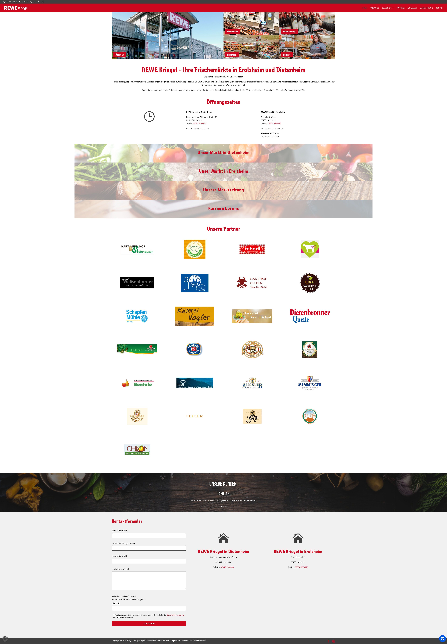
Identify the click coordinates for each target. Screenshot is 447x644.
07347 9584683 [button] (200, 123)
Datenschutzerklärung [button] (175, 615)
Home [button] (364, 8)
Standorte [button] (386, 8)
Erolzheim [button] (231, 54)
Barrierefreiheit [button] (200, 640)
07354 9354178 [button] (11, 2)
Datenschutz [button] (187, 640)
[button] (39, 2)
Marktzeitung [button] (426, 8)
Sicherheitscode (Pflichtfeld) (124, 596)
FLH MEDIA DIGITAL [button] (161, 640)
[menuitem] (366, 9)
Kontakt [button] (439, 8)
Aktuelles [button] (412, 8)
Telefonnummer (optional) (123, 543)
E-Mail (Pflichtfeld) (119, 556)
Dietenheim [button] (232, 31)
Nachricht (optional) (120, 569)
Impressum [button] (175, 640)
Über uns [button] (374, 8)
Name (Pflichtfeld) (119, 530)
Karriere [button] (401, 8)
